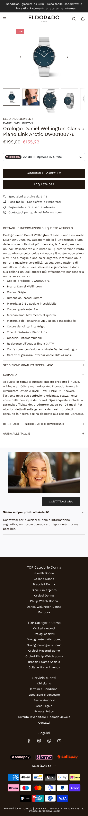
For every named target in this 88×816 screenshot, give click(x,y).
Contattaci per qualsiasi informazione (35, 212)
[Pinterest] (49, 740)
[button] (20, 56)
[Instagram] (39, 740)
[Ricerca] (73, 18)
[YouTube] (59, 740)
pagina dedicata (41, 413)
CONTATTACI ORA (61, 501)
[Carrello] (82, 18)
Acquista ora (44, 184)
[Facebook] (29, 740)
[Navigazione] (4, 18)
